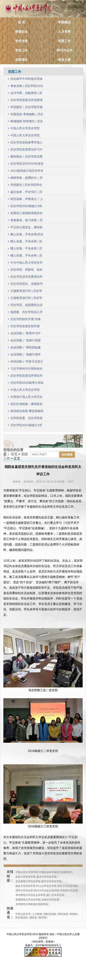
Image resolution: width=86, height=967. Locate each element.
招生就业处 (21, 917)
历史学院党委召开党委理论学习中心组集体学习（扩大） (26, 101)
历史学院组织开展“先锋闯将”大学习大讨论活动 (25, 320)
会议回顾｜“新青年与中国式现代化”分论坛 (25, 334)
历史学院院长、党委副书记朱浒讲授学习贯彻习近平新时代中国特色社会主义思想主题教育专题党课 (26, 284)
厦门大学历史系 (55, 895)
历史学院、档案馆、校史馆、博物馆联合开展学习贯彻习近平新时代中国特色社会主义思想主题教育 (26, 270)
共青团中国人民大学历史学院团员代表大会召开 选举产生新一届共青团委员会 (26, 397)
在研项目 (21, 59)
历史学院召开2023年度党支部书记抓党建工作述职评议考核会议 (26, 164)
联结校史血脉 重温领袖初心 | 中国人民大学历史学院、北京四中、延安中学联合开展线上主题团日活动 (26, 411)
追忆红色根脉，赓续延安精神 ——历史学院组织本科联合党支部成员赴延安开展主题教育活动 (26, 404)
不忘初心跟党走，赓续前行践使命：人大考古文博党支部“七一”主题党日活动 (26, 228)
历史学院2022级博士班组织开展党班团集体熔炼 (26, 383)
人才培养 (64, 31)
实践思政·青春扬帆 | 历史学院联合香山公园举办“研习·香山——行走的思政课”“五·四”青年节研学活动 (26, 115)
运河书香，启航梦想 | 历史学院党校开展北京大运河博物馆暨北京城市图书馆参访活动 (26, 93)
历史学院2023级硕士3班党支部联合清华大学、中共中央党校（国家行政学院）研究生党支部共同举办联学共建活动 (26, 207)
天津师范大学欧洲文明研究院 (31, 904)
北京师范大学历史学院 (27, 881)
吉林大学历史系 (50, 899)
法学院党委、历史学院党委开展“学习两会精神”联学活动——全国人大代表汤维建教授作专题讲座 (26, 419)
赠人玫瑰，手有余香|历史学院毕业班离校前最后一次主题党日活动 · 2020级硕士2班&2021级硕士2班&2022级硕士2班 (26, 235)
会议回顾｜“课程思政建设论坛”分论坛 (25, 348)
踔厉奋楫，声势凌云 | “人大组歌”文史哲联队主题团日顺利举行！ (26, 199)
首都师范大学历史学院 (27, 899)
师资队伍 (21, 31)
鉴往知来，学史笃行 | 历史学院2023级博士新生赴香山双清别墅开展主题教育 (26, 192)
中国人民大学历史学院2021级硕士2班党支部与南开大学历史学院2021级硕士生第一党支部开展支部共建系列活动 (26, 390)
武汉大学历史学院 (68, 885)
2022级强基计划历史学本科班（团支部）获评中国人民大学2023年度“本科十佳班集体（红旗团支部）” (26, 171)
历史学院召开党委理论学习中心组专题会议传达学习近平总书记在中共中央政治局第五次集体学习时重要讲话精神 (26, 277)
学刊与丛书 (64, 50)
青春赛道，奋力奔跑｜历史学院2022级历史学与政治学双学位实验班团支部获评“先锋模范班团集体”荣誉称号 (26, 221)
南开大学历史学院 (52, 881)
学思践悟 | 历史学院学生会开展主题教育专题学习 (26, 185)
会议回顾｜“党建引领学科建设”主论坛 (25, 355)
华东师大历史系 (69, 890)
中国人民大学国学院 (26, 872)
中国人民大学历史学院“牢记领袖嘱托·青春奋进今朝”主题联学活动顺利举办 (26, 129)
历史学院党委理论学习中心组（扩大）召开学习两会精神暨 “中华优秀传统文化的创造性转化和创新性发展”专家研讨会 (26, 150)
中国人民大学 (22, 914)
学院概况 (64, 22)
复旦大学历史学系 (47, 876)
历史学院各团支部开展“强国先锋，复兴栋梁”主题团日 (26, 327)
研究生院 (63, 914)
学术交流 (21, 41)
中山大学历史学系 (47, 885)
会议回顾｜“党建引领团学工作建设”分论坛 (25, 341)
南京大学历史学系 (25, 885)
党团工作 (64, 41)
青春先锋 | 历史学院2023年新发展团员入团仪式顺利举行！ (26, 86)
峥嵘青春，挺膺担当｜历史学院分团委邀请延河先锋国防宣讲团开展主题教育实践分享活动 (26, 178)
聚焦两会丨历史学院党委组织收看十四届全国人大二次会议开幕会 (26, 157)
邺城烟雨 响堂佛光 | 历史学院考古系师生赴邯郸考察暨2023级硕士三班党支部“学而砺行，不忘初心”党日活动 (26, 122)
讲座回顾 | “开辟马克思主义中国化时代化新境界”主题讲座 (26, 362)
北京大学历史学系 (25, 876)
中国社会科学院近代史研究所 (55, 872)
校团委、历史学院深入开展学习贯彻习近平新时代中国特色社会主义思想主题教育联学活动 (26, 313)
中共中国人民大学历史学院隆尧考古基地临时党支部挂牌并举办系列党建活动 (26, 263)
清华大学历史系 (24, 890)
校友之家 (64, 59)
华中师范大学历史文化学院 (30, 895)
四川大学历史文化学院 (46, 890)
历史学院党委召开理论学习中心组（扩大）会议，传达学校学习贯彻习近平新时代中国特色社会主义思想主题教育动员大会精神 (26, 376)
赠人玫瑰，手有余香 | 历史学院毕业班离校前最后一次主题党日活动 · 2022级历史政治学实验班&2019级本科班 (26, 256)
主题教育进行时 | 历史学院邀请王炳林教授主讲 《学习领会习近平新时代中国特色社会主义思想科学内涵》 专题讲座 (26, 291)
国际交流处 (50, 914)
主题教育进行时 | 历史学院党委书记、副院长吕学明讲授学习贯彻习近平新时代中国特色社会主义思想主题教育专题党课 (26, 298)
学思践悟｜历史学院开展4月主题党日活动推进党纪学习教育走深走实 (26, 108)
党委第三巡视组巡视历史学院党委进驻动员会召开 (26, 214)
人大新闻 (37, 914)
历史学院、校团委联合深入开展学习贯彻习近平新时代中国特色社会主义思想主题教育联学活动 (26, 305)
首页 (14, 454)
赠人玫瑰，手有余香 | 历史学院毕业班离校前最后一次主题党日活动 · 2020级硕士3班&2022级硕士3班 (26, 249)
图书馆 (42, 917)
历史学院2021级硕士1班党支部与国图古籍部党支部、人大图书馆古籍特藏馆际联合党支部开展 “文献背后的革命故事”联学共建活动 (26, 426)
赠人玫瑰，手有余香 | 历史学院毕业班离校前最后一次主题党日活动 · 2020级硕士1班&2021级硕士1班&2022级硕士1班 (26, 242)
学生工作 (21, 50)
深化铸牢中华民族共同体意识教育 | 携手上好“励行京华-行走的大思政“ (26, 79)
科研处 (73, 914)
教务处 (33, 917)
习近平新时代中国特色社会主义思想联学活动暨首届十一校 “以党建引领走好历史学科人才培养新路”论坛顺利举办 (26, 369)
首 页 (21, 22)
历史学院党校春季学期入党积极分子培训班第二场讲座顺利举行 (26, 143)
